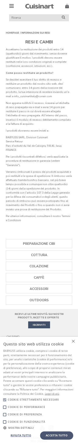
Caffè (39, 277)
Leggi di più (52, 394)
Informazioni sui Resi (35, 33)
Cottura (39, 255)
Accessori (39, 289)
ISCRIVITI (39, 325)
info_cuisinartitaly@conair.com (33, 96)
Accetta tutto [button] (57, 435)
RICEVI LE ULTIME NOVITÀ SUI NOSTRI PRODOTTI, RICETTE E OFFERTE (39, 315)
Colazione (39, 266)
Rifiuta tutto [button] (21, 435)
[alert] (39, 390)
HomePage (12, 33)
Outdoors (39, 300)
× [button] (73, 341)
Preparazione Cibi (39, 244)
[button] (39, 428)
